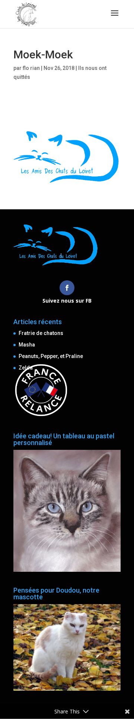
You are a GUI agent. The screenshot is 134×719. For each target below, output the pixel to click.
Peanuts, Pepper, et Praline (51, 356)
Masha (27, 345)
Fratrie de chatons (41, 333)
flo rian (31, 68)
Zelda (26, 368)
